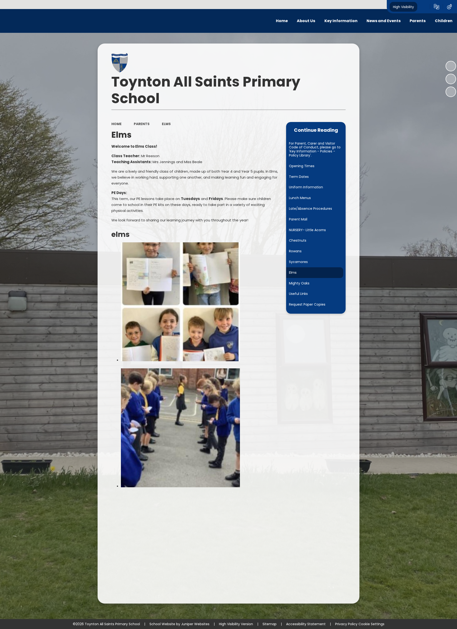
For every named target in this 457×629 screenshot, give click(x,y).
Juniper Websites (195, 624)
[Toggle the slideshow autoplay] (451, 66)
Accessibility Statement (306, 624)
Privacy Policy (346, 624)
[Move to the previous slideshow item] (451, 79)
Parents (141, 124)
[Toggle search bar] (423, 6)
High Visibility (403, 6)
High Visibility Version (236, 624)
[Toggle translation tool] (436, 6)
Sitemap (270, 624)
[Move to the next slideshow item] (451, 92)
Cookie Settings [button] (371, 624)
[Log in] (449, 6)
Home (116, 124)
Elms (166, 124)
